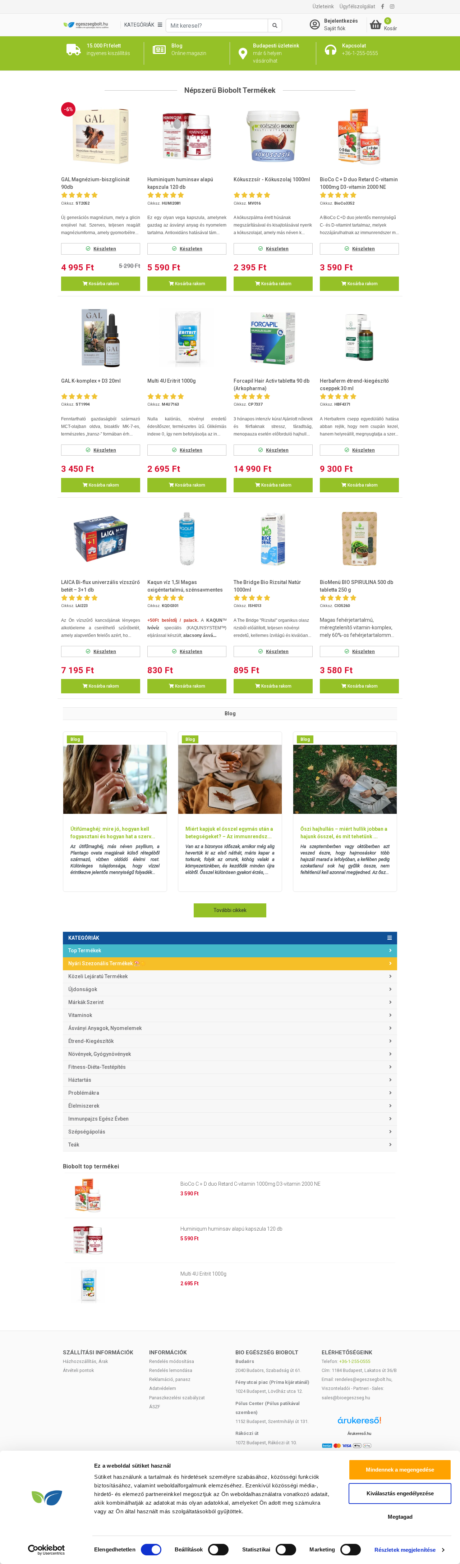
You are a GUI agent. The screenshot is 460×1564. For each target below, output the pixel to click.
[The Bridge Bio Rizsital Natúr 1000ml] (273, 539)
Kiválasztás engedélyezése (400, 1493)
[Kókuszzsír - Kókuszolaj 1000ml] (273, 136)
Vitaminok (80, 1015)
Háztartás (79, 1080)
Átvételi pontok (78, 1370)
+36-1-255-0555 (354, 1361)
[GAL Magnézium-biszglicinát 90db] (100, 136)
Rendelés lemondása (170, 1370)
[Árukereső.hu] (359, 1423)
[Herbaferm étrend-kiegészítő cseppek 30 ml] (359, 337)
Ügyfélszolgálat (357, 6)
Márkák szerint (86, 1002)
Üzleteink (323, 6)
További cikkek (230, 910)
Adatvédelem (162, 1388)
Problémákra (83, 1093)
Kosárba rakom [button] (103, 283)
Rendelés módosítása (171, 1361)
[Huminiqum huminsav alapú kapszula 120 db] (186, 136)
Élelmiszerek (83, 1106)
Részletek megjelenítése (405, 1550)
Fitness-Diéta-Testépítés (97, 1067)
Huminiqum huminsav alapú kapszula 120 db (231, 1229)
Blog (75, 739)
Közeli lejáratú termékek (98, 976)
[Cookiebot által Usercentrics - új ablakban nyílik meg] (46, 1550)
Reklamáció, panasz (169, 1379)
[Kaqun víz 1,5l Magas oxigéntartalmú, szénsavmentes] (186, 539)
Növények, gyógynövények (99, 1054)
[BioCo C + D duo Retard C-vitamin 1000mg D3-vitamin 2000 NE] (359, 136)
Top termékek (84, 950)
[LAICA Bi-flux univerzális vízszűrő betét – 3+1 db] (100, 539)
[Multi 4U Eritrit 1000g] (186, 337)
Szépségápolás (86, 1132)
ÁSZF (154, 1406)
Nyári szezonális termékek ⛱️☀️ (107, 963)
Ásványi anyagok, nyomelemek (105, 1028)
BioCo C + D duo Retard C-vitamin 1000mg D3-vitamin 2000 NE (250, 1184)
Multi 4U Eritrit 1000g (203, 1274)
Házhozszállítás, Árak (85, 1361)
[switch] (218, 1549)
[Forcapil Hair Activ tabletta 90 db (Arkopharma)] (273, 337)
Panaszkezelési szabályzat (177, 1397)
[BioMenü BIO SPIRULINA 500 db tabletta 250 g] (359, 539)
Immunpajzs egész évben (98, 1119)
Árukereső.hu (359, 1433)
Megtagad (400, 1517)
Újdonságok (82, 989)
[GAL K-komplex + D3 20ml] (100, 337)
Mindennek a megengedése (400, 1470)
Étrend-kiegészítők (91, 1041)
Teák (73, 1145)
